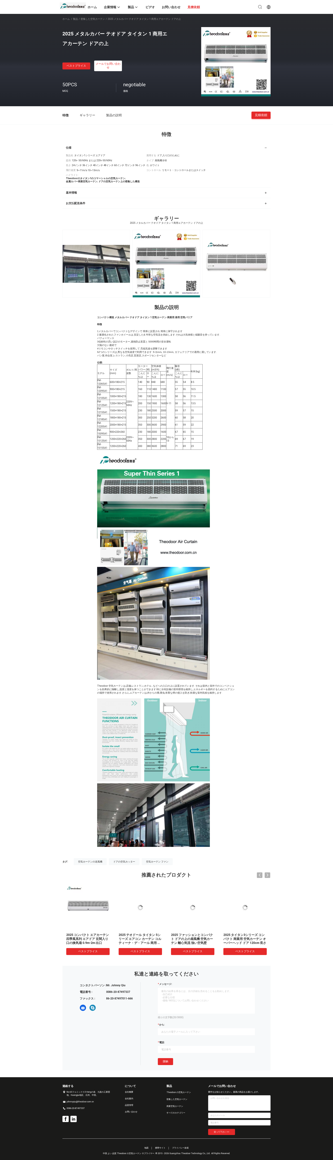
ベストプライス (76, 65)
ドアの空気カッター (124, 861)
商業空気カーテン (174, 1106)
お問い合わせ (131, 1112)
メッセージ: (165, 984)
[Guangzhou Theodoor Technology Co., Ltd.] (73, 5)
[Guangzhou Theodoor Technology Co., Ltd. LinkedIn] (73, 1119)
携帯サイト (160, 1148)
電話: (162, 1042)
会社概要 (129, 1092)
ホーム (66, 19)
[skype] (92, 1008)
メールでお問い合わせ (108, 65)
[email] (83, 1008)
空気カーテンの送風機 (90, 861)
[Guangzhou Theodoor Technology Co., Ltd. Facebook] (65, 1119)
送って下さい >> (221, 1132)
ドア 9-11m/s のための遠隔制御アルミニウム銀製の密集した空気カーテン (87, 939)
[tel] (102, 1008)
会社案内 (129, 1098)
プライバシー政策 (180, 1148)
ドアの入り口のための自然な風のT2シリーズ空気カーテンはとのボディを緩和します (139, 939)
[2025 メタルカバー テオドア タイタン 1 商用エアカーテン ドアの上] (236, 61)
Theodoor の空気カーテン (178, 1092)
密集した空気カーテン (93, 19)
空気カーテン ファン (157, 861)
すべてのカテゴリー (175, 1113)
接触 (165, 1061)
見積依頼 (261, 115)
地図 (146, 1148)
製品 (75, 19)
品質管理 (129, 1105)
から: (162, 1024)
